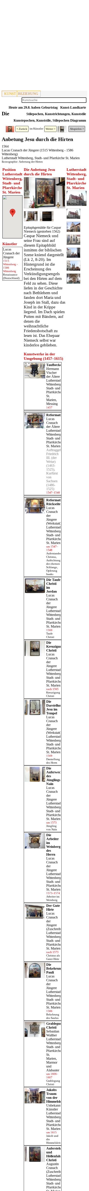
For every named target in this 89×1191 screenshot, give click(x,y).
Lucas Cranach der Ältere (53, 422)
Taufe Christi (50, 635)
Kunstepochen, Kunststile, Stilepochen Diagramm (50, 120)
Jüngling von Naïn (51, 827)
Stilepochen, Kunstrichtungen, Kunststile (56, 114)
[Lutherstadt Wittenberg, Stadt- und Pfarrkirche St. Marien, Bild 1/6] (77, 205)
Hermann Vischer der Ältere (53, 372)
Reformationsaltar (59, 415)
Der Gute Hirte (53, 907)
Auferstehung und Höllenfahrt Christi (56, 1154)
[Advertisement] (44, 46)
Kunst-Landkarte (73, 107)
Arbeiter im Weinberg (52, 898)
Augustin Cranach (52, 1166)
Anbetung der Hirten (31, 161)
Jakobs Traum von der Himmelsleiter (56, 1095)
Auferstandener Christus (55, 555)
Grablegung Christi (55, 1025)
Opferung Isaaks (51, 572)
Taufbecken (55, 365)
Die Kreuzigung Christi (55, 646)
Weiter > (50, 128)
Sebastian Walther (52, 1033)
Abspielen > (77, 128)
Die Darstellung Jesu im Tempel (54, 707)
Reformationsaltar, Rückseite (60, 502)
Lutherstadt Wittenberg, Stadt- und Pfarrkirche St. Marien (41, 158)
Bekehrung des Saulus (52, 1016)
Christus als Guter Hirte (53, 957)
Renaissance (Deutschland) (11, 276)
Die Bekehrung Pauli (54, 968)
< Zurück (22, 128)
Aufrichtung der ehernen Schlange (53, 564)
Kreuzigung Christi (53, 694)
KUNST (10, 93)
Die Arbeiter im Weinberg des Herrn (53, 844)
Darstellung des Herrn (53, 761)
